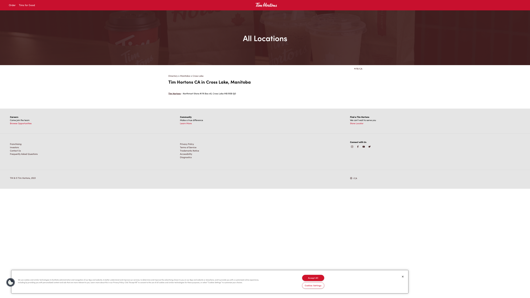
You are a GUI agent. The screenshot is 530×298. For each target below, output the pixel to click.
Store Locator (356, 123)
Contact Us (15, 150)
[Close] (403, 277)
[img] (369, 146)
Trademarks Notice (189, 150)
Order (12, 5)
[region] (210, 282)
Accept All (313, 277)
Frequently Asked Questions (24, 153)
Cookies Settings (313, 285)
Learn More (186, 123)
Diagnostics (186, 157)
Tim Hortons (174, 93)
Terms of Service (188, 147)
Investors (14, 147)
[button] (10, 282)
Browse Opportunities (21, 123)
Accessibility (186, 153)
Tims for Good (27, 5)
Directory (173, 75)
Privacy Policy (187, 144)
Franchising (16, 144)
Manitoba (185, 75)
